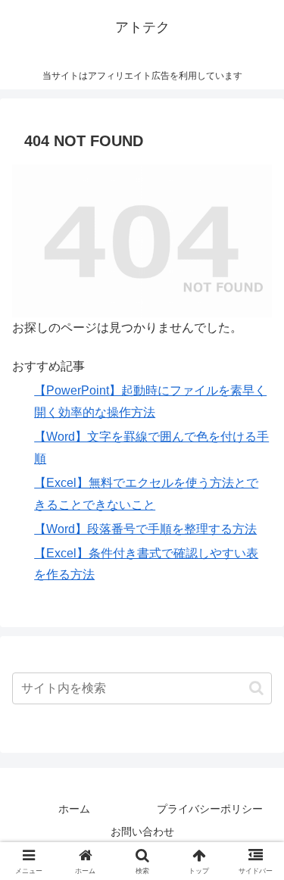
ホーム (74, 809)
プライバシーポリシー (210, 809)
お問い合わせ (142, 831)
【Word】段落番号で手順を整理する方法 (145, 529)
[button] (256, 688)
